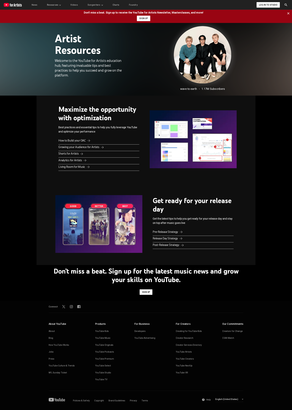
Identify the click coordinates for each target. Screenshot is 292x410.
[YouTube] (57, 399)
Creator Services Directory (189, 345)
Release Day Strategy (166, 238)
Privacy (133, 400)
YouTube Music (102, 338)
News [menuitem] (34, 5)
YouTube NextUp (184, 365)
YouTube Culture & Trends (62, 365)
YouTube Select (103, 365)
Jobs (51, 352)
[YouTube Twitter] (63, 306)
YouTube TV (101, 379)
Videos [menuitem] (74, 5)
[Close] (289, 13)
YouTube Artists (184, 352)
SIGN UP (143, 18)
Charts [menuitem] (116, 5)
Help (208, 399)
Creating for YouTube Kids (189, 331)
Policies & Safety (81, 400)
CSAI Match (228, 338)
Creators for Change (232, 331)
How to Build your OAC (72, 140)
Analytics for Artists (70, 160)
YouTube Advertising (144, 338)
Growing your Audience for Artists (79, 147)
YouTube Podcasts (104, 352)
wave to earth (188, 88)
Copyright (99, 400)
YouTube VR (182, 372)
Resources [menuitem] (52, 5)
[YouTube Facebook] (79, 306)
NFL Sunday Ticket (58, 372)
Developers (140, 331)
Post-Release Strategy (166, 245)
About (52, 331)
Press (51, 359)
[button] (286, 5)
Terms (145, 400)
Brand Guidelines (117, 400)
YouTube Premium (104, 359)
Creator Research (184, 338)
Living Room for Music (72, 167)
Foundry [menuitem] (133, 5)
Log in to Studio (268, 5)
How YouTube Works (59, 345)
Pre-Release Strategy (166, 232)
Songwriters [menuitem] (94, 5)
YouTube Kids (102, 331)
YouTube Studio (103, 372)
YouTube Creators (185, 359)
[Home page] (13, 5)
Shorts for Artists (68, 153)
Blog (51, 338)
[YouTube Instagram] (71, 306)
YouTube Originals (104, 345)
